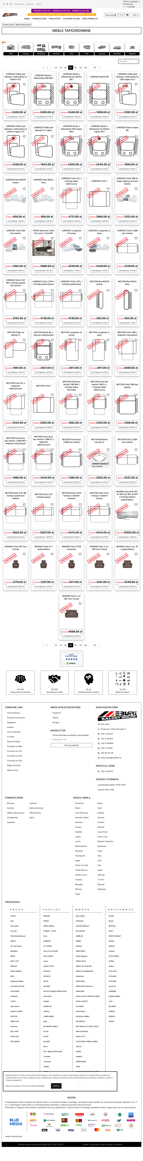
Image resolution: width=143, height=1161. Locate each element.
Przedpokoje (12, 817)
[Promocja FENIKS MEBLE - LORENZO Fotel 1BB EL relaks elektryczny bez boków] (121, 193)
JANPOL (46, 1011)
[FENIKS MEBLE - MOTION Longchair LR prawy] (71, 349)
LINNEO (46, 1067)
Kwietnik (78, 832)
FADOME (46, 916)
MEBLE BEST (80, 951)
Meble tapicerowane (15, 813)
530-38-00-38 (106, 753)
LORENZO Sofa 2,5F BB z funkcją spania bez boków (15, 283)
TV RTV (101, 880)
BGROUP (14, 966)
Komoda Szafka (81, 817)
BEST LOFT (15, 961)
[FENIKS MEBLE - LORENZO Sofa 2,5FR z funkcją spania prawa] (43, 300)
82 (76, 67)
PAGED (78, 1051)
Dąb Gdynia (15, 1006)
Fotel (11, 54)
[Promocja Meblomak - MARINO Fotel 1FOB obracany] (66, 558)
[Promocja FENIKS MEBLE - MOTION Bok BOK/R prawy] (94, 294)
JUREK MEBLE (48, 1016)
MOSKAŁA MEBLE (82, 1016)
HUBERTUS (47, 1006)
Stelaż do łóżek (81, 865)
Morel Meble (80, 1011)
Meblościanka (81, 846)
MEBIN (78, 941)
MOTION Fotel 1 (43, 386)
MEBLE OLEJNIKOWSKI (84, 971)
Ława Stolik (102, 832)
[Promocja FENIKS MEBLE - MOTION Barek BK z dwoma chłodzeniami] (38, 344)
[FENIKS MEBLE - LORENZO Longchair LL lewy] (99, 248)
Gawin (45, 961)
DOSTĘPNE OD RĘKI (71, 19)
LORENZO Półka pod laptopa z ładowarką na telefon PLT (16, 77)
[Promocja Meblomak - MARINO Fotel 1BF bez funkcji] (10, 558)
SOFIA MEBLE (114, 956)
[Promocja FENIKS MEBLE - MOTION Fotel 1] (38, 399)
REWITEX (112, 926)
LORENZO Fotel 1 (99, 181)
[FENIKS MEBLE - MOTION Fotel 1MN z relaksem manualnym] (127, 349)
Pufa (71, 54)
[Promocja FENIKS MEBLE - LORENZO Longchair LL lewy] (94, 242)
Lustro (78, 841)
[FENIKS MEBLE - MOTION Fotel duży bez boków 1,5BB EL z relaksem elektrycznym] (43, 459)
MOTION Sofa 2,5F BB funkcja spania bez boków (15, 496)
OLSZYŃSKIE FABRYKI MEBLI (87, 1041)
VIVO (111, 1001)
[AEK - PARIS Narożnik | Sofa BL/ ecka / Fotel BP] (43, 248)
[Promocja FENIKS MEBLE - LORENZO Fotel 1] (94, 193)
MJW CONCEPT (82, 1001)
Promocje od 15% (14, 751)
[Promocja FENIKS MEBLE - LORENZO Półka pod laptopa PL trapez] (38, 140)
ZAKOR (111, 1021)
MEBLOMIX (80, 991)
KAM (45, 1021)
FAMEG (46, 921)
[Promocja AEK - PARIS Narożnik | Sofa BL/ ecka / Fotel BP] (38, 242)
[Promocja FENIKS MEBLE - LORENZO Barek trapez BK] (121, 140)
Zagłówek (132, 54)
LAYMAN (46, 1056)
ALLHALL (14, 931)
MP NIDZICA (80, 1021)
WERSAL (112, 1011)
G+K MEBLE (47, 946)
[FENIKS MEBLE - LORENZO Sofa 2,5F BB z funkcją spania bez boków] (15, 300)
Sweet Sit (112, 986)
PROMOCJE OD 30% (80, 11)
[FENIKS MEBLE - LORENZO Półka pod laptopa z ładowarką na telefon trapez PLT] (15, 146)
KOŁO (45, 1046)
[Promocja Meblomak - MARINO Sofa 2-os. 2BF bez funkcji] (94, 558)
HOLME (46, 1001)
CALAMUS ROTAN (17, 986)
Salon (31, 817)
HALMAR (46, 986)
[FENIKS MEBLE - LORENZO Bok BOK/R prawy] (15, 198)
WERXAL (112, 1016)
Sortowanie (129, 59)
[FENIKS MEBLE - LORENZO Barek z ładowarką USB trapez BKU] (71, 146)
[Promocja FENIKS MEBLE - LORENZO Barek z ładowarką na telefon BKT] (66, 88)
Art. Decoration (16, 946)
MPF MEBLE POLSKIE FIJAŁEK (87, 1026)
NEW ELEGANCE (82, 1031)
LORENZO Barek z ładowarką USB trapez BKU (71, 129)
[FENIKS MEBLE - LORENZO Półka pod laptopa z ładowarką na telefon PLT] (15, 94)
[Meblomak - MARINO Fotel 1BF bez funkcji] (15, 564)
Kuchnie (10, 808)
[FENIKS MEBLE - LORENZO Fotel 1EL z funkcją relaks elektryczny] (71, 198)
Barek (100, 803)
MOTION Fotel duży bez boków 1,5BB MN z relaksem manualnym (16, 441)
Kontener (79, 822)
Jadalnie (33, 803)
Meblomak (80, 976)
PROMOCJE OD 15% (42, 11)
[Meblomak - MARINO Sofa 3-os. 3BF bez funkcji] (71, 613)
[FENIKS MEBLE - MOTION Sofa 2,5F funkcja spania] (43, 514)
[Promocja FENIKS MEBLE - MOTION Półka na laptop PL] (10, 344)
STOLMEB (112, 976)
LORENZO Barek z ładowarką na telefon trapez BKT (99, 129)
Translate (131, 7)
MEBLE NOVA (81, 961)
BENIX (13, 956)
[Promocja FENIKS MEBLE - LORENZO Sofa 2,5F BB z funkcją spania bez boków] (10, 294)
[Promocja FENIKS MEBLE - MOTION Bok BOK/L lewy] (121, 294)
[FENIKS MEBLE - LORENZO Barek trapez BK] (127, 146)
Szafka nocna (81, 875)
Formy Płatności (14, 732)
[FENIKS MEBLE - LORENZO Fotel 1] (99, 198)
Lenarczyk (47, 1061)
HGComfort (47, 996)
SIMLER (111, 946)
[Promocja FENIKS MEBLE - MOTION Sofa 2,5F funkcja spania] (38, 508)
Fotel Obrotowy (81, 813)
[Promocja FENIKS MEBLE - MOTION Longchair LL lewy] (94, 344)
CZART (13, 1001)
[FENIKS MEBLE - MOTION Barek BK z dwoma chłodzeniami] (43, 349)
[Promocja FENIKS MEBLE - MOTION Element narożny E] (94, 454)
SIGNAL (111, 941)
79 (61, 67)
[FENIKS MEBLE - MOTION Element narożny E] (99, 459)
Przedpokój (80, 856)
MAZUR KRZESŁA (82, 926)
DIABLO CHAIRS (17, 1011)
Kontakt (38, 4)
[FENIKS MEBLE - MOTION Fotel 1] (43, 404)
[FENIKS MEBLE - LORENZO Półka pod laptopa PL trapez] (43, 146)
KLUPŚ (45, 1036)
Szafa (100, 870)
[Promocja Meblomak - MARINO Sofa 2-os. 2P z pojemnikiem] (121, 558)
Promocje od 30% (14, 760)
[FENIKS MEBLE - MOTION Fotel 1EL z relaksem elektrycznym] (15, 404)
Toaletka (78, 880)
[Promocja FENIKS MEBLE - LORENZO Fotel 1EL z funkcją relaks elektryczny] (66, 193)
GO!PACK (46, 971)
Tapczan (102, 54)
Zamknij (56, 1086)
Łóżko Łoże (102, 837)
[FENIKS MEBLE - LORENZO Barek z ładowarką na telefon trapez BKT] (99, 146)
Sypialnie (11, 822)
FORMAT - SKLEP (49, 931)
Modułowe (41, 54)
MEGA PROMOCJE (90, 19)
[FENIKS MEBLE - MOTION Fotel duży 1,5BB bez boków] (71, 459)
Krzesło (78, 827)
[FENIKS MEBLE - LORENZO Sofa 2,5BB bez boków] (127, 248)
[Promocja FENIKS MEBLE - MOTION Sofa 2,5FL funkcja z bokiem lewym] (94, 508)
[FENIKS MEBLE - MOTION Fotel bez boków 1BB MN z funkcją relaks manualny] (71, 404)
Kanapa (26, 54)
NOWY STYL (80, 1036)
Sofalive (112, 951)
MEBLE (27, 19)
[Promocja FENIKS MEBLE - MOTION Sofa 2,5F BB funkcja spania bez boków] (10, 508)
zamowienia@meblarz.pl (110, 758)
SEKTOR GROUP (115, 936)
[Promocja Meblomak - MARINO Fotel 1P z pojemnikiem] (38, 558)
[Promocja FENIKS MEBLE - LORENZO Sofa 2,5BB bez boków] (121, 242)
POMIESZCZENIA (39, 19)
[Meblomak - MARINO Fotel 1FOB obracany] (71, 564)
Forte (45, 936)
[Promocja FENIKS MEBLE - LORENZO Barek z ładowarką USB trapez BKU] (66, 140)
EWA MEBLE (15, 1041)
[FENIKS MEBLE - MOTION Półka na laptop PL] (15, 349)
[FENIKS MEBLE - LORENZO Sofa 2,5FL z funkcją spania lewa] (71, 300)
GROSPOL (47, 976)
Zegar (77, 894)
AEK (12, 921)
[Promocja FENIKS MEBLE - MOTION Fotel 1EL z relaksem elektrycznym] (10, 399)
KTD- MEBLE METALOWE (52, 1051)
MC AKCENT (80, 931)
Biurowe (10, 803)
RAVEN (111, 916)
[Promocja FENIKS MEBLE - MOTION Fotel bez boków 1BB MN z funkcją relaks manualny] (66, 399)
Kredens (101, 822)
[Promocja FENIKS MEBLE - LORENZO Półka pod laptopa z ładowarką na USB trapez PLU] (121, 88)
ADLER (13, 916)
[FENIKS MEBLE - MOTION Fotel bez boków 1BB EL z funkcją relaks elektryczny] (99, 404)
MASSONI (79, 921)
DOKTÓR (14, 1016)
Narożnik (56, 54)
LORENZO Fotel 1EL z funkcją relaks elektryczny (71, 181)
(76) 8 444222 (106, 734)
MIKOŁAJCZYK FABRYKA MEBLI (88, 996)
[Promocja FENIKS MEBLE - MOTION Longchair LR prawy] (66, 344)
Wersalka (117, 54)
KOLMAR (46, 1041)
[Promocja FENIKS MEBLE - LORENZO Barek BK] (94, 88)
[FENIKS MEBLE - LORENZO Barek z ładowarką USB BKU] (43, 94)
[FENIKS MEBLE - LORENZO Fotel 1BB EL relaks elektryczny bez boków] (127, 198)
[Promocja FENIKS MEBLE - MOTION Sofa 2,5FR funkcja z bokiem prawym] (66, 508)
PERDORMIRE (81, 1061)
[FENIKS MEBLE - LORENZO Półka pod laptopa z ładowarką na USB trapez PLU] (127, 94)
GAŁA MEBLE (48, 956)
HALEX (45, 981)
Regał (77, 860)
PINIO (78, 1067)
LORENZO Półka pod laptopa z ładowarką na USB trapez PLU (127, 77)
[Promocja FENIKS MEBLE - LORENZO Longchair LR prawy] (66, 242)
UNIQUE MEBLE (114, 996)
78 (56, 67)
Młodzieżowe (35, 813)
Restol (111, 921)
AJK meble (14, 926)
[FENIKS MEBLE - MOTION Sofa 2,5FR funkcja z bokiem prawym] (71, 514)
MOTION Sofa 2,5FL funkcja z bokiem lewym (99, 496)
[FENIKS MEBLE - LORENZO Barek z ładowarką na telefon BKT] (71, 94)
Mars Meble (80, 916)
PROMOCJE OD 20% (61, 11)
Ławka (78, 837)
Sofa (86, 54)
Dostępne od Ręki (14, 746)
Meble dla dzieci (36, 808)
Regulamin (30, 4)
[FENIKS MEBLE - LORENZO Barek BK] (99, 94)
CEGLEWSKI (15, 991)
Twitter (55, 718)
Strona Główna (19, 4)
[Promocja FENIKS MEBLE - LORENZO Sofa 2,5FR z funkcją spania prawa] (38, 294)
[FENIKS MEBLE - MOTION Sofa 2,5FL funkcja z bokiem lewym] (99, 514)
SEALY (111, 931)
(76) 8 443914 (106, 738)
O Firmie (10, 737)
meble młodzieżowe (13, 1136)
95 (95, 67)
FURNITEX (47, 941)
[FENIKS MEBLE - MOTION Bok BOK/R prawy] (99, 300)
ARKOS (13, 941)
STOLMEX (112, 981)
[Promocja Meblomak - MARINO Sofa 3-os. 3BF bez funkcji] (66, 607)
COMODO (14, 996)
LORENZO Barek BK (99, 76)
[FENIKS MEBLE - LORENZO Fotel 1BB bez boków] (15, 248)
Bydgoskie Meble (17, 981)
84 (86, 67)
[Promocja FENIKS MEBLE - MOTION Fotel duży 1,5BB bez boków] (66, 454)
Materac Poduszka (105, 841)
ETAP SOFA (15, 1036)
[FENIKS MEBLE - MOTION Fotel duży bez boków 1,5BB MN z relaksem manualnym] (15, 459)
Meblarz (79, 946)
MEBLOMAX (80, 981)
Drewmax (14, 1026)
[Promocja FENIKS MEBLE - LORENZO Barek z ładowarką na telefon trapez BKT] (94, 140)
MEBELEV (79, 936)
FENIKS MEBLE (48, 926)
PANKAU (79, 1056)
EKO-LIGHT (15, 1031)
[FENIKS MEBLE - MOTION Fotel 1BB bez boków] (127, 404)
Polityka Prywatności (16, 718)
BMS (12, 976)
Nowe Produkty (13, 741)
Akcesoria (79, 803)
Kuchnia (101, 827)
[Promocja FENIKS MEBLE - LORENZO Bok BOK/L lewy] (38, 193)
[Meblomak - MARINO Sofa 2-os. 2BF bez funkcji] (99, 564)
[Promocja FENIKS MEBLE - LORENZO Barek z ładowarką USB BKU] (38, 88)
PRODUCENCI (55, 19)
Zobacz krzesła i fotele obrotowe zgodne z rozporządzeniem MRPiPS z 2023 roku (62, 14)
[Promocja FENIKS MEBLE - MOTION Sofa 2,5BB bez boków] (121, 454)
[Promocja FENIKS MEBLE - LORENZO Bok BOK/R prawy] (10, 193)
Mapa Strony (12, 770)
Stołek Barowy (81, 870)
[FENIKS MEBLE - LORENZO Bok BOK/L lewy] (43, 198)
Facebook (57, 713)
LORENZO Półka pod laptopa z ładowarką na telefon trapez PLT (16, 129)
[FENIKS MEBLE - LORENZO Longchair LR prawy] (71, 248)
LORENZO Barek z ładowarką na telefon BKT (71, 77)
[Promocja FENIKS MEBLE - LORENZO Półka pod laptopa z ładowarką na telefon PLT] (10, 88)
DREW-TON (15, 1021)
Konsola (101, 817)
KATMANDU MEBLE (50, 1026)
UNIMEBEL (113, 991)
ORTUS (78, 1046)
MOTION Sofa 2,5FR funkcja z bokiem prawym (71, 496)
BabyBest (14, 951)
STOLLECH (113, 971)
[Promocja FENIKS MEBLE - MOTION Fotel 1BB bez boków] (121, 399)
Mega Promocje (13, 765)
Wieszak (101, 884)
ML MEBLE (80, 1006)
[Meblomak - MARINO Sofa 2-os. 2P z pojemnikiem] (127, 564)
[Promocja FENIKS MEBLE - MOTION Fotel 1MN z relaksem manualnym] (121, 344)
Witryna (78, 889)
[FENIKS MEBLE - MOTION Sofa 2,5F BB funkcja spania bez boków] (15, 514)
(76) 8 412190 (106, 748)
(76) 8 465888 (106, 743)
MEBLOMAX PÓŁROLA (84, 986)
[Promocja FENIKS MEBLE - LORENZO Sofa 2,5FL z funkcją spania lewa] (66, 294)
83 (81, 67)
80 (66, 67)
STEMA (111, 961)
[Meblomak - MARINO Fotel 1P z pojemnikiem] (43, 564)
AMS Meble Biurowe (18, 936)
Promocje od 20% (14, 756)
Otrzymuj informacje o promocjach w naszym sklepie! (71, 735)
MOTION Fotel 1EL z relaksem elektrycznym (15, 386)
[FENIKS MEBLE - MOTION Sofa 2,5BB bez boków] (127, 459)
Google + (56, 722)
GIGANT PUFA (48, 966)
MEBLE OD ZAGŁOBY (84, 966)
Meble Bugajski (81, 956)
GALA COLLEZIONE (50, 951)
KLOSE (45, 1031)
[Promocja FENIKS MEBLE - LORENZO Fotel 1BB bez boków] (10, 242)
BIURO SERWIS (16, 971)
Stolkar (111, 966)
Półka (100, 851)
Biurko (78, 808)
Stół (99, 865)
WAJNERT (112, 1006)
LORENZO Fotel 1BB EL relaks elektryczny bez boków (127, 181)
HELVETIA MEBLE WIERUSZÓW (55, 991)
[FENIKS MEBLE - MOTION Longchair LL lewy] (99, 349)
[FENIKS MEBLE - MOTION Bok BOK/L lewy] (127, 300)
